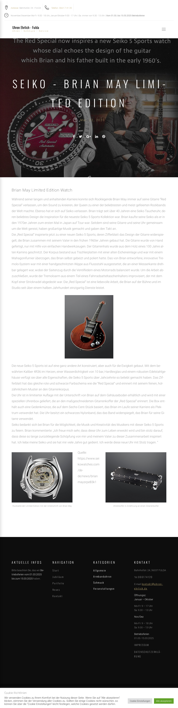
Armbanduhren (102, 576)
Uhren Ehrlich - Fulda (25, 27)
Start (55, 570)
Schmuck (98, 582)
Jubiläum (58, 577)
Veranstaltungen (104, 588)
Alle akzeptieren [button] (164, 701)
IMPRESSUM (141, 645)
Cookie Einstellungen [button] (140, 701)
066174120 (145, 577)
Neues (56, 589)
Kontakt (57, 596)
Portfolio (58, 583)
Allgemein (99, 570)
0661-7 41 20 (65, 8)
